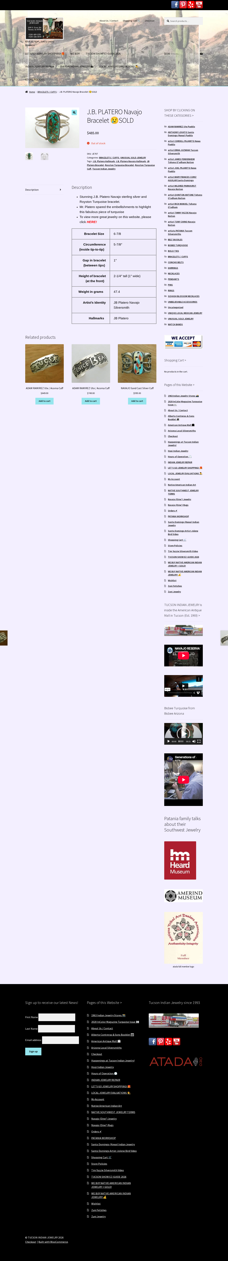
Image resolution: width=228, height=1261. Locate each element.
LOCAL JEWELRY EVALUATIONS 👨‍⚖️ (119, 66)
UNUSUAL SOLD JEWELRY (133, 157)
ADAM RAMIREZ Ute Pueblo (181, 126)
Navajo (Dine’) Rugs (178, 504)
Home (32, 91)
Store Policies (175, 545)
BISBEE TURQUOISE (178, 245)
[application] (183, 734)
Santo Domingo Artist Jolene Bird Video (114, 1150)
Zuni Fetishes (175, 585)
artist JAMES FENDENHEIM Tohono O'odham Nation (181, 161)
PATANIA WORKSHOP (178, 516)
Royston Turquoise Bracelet (119, 165)
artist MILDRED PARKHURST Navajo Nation (182, 187)
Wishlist (172, 580)
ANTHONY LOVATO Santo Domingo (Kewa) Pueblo (181, 134)
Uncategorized (175, 307)
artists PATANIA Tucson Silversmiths (180, 232)
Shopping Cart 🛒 (131, 20)
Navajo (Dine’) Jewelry (179, 499)
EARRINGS (173, 267)
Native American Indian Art (182, 484)
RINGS (171, 290)
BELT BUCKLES (175, 239)
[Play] (168, 741)
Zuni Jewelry (174, 591)
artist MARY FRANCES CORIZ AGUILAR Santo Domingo (182, 178)
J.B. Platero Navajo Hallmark (131, 161)
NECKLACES (174, 273)
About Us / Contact (108, 20)
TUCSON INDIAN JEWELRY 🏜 (76, 66)
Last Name (31, 1028)
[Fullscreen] (199, 741)
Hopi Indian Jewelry (178, 450)
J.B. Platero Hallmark (104, 161)
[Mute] (194, 741)
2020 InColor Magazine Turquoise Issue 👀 (115, 1021)
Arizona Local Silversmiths (182, 430)
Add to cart (44, 400)
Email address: (33, 1040)
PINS (170, 284)
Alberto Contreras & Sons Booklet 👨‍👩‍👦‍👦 (112, 1034)
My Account (174, 479)
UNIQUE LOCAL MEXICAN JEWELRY (185, 312)
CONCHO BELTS (176, 262)
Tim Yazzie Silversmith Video (183, 551)
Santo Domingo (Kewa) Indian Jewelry (113, 1144)
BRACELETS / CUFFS (47, 91)
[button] (74, 112)
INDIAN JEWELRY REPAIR (39, 66)
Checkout (149, 20)
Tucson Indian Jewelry (104, 168)
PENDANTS (173, 279)
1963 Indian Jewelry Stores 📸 (183, 395)
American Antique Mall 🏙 (181, 425)
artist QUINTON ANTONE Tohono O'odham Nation (185, 196)
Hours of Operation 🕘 (179, 456)
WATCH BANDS (175, 324)
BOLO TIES (173, 250)
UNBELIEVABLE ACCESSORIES (182, 301)
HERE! (92, 222)
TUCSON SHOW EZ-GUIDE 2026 (103, 53)
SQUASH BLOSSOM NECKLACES (183, 296)
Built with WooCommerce (53, 1241)
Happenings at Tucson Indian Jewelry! (113, 1060)
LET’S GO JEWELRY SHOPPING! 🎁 (45, 53)
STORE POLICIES (35, 79)
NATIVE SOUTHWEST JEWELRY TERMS (113, 1112)
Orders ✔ (172, 510)
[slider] (181, 741)
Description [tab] (32, 189)
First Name (31, 1017)
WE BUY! (75, 53)
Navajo (116, 196)
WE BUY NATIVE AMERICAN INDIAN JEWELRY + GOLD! (185, 564)
